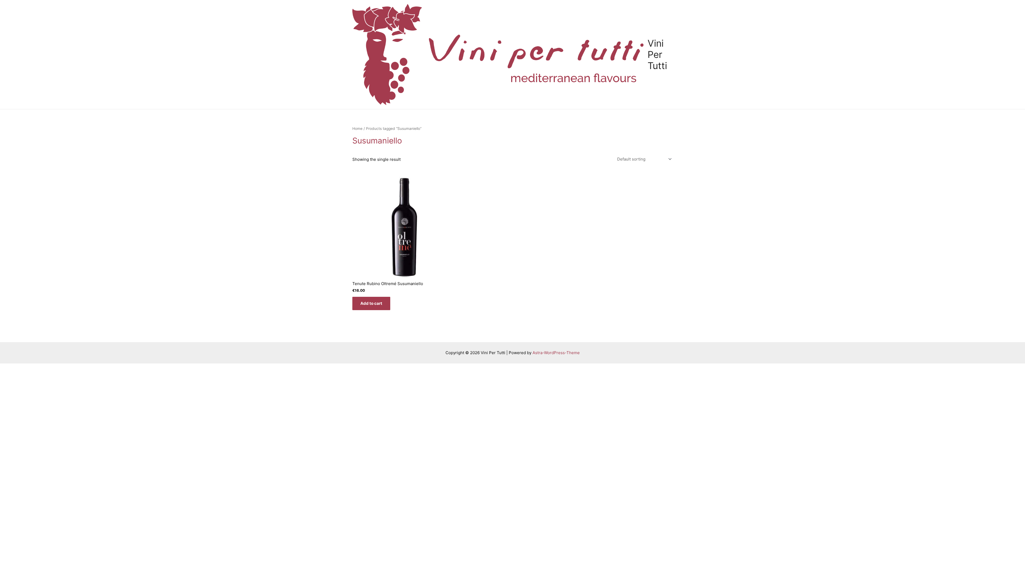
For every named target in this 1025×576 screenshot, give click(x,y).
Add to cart (371, 303)
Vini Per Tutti (657, 54)
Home (357, 128)
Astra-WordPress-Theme (556, 352)
